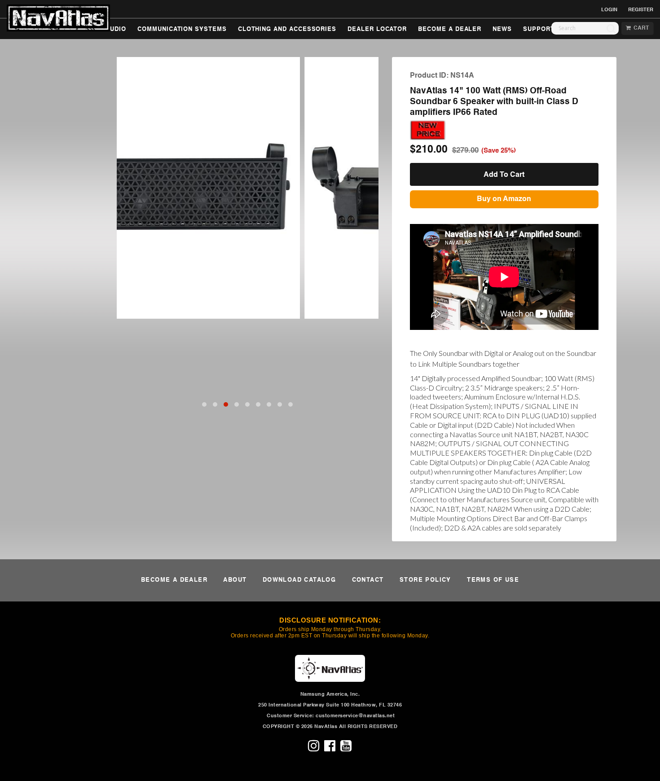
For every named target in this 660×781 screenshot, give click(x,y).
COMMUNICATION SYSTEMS (182, 29)
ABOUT (234, 580)
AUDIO (116, 29)
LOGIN (609, 10)
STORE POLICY (425, 580)
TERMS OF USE (493, 580)
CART (640, 28)
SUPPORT (538, 29)
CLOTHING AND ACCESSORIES (287, 29)
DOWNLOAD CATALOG (299, 580)
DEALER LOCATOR (377, 29)
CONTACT (368, 580)
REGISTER (640, 10)
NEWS (502, 29)
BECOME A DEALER (449, 29)
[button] (204, 404)
